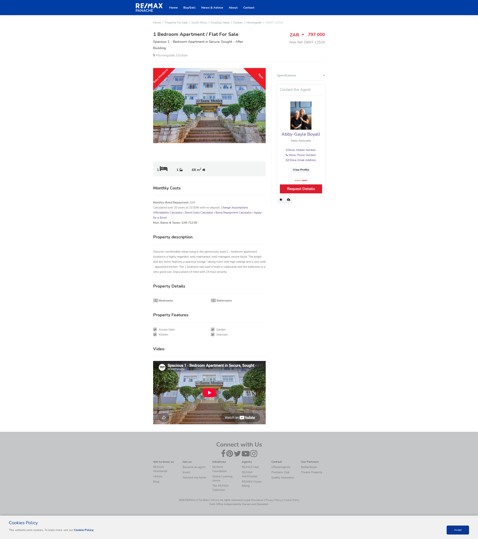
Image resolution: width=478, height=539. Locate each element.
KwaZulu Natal (220, 22)
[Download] (289, 199)
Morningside (254, 22)
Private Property (311, 472)
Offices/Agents (280, 467)
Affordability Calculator (168, 212)
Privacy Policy (274, 500)
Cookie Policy (291, 500)
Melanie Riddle (301, 134)
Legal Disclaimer (253, 500)
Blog (156, 482)
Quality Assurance (282, 477)
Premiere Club (280, 472)
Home (157, 22)
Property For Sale (176, 22)
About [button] (233, 8)
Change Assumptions (234, 207)
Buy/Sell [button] (189, 8)
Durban (238, 22)
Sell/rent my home (194, 477)
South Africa (199, 22)
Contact (248, 8)
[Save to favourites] (281, 199)
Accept (458, 530)
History (157, 476)
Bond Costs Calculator (199, 212)
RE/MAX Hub (250, 467)
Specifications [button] (286, 75)
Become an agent (194, 467)
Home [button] (173, 8)
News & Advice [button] (212, 8)
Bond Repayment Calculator (233, 212)
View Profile (301, 170)
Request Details (301, 188)
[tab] (301, 76)
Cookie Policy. (84, 530)
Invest (186, 472)
